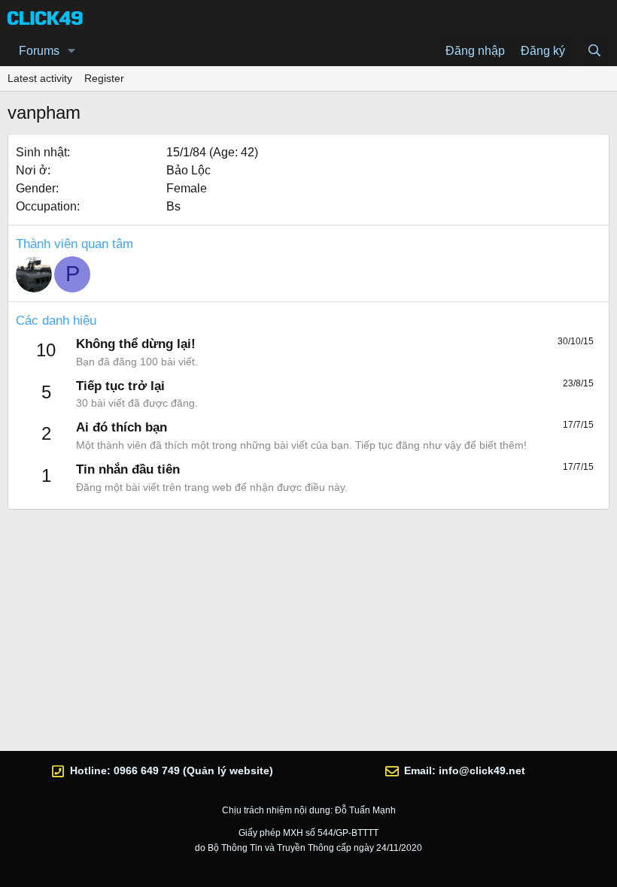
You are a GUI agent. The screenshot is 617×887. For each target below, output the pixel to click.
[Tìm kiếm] (594, 51)
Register (104, 78)
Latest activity (40, 78)
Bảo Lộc (188, 170)
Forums (39, 50)
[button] (72, 51)
